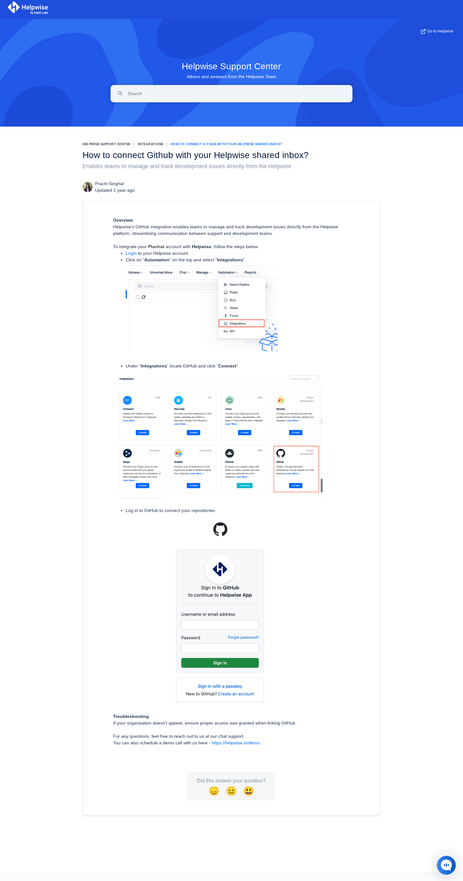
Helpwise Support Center (231, 66)
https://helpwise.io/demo (236, 742)
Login (131, 253)
